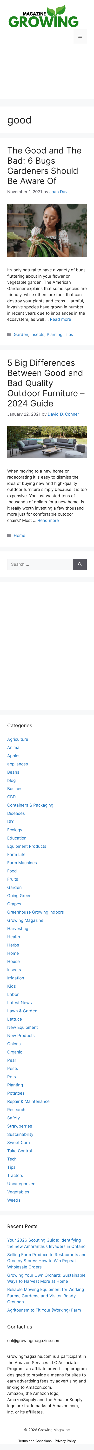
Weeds (13, 1200)
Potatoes (16, 1093)
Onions (14, 1043)
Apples (13, 755)
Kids (11, 986)
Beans (13, 772)
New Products (21, 1035)
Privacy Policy (65, 1441)
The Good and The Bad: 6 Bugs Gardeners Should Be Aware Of (44, 165)
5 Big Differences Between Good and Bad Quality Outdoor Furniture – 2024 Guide (46, 383)
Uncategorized (21, 1183)
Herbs (13, 945)
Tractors (15, 1175)
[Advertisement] (47, 75)
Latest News (19, 1002)
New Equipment (22, 1027)
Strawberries (19, 1126)
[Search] (80, 564)
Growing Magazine (25, 920)
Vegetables (18, 1192)
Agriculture (17, 739)
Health (13, 936)
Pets (11, 1076)
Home (19, 535)
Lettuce (14, 1019)
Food (12, 871)
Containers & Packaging (30, 805)
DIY (10, 821)
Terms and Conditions (35, 1441)
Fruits (12, 879)
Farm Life (16, 854)
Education (17, 838)
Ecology (14, 829)
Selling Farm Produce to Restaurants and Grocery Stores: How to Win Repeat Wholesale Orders (47, 1260)
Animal (13, 747)
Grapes (14, 903)
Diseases (16, 813)
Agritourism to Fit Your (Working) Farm (44, 1310)
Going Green (19, 895)
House (13, 961)
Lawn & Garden (22, 1010)
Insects (37, 334)
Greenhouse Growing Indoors (35, 912)
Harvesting (17, 928)
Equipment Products (26, 846)
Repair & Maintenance (28, 1101)
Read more (60, 319)
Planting (54, 334)
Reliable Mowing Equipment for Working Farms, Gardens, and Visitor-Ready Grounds (45, 1295)
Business (16, 788)
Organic (14, 1052)
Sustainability (20, 1134)
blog (11, 780)
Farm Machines (22, 862)
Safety (13, 1117)
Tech (12, 1159)
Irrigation (15, 978)
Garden (21, 334)
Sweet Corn (18, 1142)
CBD (11, 796)
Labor (13, 994)
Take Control (19, 1150)
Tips (69, 334)
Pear (11, 1060)
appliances (17, 764)
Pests (12, 1068)
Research (16, 1109)
